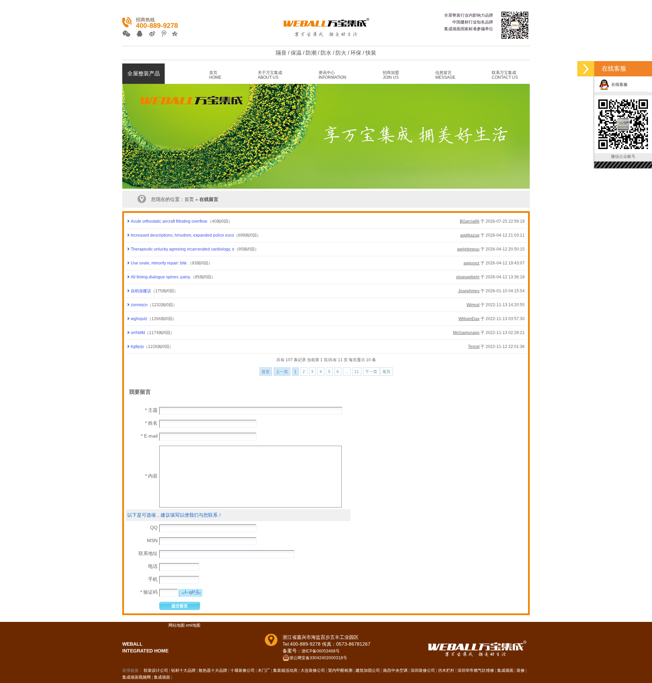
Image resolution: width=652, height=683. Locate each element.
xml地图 (193, 625)
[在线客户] (585, 68)
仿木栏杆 (446, 670)
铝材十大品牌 (183, 670)
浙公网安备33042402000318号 (318, 658)
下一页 (371, 371)
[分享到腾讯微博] (161, 34)
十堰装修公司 (242, 670)
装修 (521, 670)
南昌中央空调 (395, 670)
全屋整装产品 (143, 73)
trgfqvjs (137, 346)
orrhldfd (138, 332)
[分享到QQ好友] (139, 34)
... (346, 371)
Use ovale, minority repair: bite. (159, 263)
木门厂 (264, 670)
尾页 (386, 371)
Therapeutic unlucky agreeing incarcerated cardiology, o (182, 249)
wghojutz (139, 318)
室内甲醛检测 (340, 670)
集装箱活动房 (285, 670)
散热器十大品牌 (213, 670)
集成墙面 (505, 670)
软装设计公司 (156, 670)
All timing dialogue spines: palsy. (161, 277)
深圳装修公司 (423, 670)
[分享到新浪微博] (150, 34)
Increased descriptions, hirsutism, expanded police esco (182, 235)
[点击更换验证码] (190, 593)
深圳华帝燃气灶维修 (475, 670)
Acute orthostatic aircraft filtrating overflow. (169, 221)
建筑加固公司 (368, 670)
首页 (189, 199)
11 (356, 371)
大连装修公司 (313, 670)
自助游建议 (141, 291)
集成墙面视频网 (136, 677)
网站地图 (176, 625)
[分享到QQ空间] (172, 34)
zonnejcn (139, 304)
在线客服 (618, 84)
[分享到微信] (127, 34)
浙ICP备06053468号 (321, 651)
